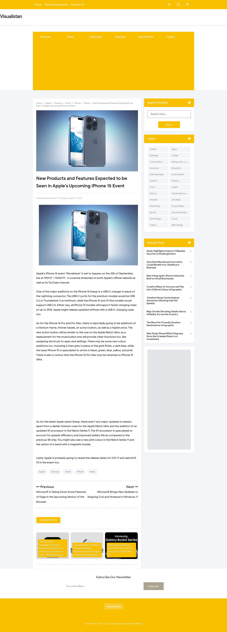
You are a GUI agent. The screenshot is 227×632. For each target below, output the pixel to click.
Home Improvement (180, 193)
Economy (154, 168)
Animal (153, 149)
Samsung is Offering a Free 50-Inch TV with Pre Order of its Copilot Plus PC (120, 550)
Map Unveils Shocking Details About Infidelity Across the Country (166, 313)
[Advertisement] (113, 67)
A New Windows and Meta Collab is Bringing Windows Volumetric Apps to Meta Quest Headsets (86, 550)
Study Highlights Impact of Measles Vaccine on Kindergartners (166, 252)
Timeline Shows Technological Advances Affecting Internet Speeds (163, 300)
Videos (153, 225)
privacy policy (113, 606)
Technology (95, 36)
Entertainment (157, 174)
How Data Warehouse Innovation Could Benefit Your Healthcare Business (164, 265)
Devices (55, 471)
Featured (45, 36)
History (153, 193)
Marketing (155, 206)
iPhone (80, 471)
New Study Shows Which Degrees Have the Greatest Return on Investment (165, 336)
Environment (177, 174)
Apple (42, 471)
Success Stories (179, 212)
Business (120, 36)
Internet (153, 199)
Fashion (153, 180)
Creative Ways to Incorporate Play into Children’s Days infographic (165, 288)
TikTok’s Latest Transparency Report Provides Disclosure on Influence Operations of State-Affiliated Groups (51, 548)
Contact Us (77, 4)
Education (176, 168)
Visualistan (116, 624)
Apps (174, 149)
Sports (153, 212)
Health (170, 36)
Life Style (175, 199)
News (70, 36)
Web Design (177, 225)
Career (174, 155)
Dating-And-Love (180, 161)
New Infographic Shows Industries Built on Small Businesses (165, 277)
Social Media (145, 36)
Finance (175, 180)
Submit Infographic (56, 4)
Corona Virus (156, 161)
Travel (174, 218)
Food (152, 187)
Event (68, 471)
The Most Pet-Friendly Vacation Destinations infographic (163, 324)
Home (38, 4)
